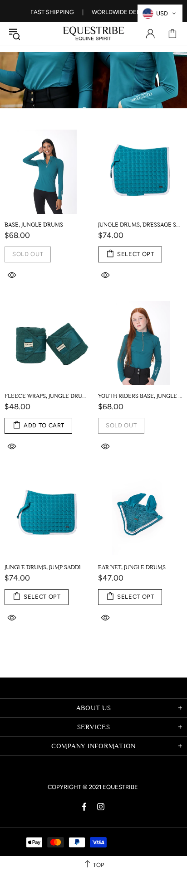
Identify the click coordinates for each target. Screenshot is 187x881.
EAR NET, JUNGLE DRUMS (132, 567)
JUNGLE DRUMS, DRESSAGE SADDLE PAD (140, 224)
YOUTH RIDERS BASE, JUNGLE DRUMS (140, 395)
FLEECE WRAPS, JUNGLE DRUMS (47, 395)
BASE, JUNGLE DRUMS (34, 224)
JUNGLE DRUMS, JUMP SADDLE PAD (47, 567)
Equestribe (93, 33)
